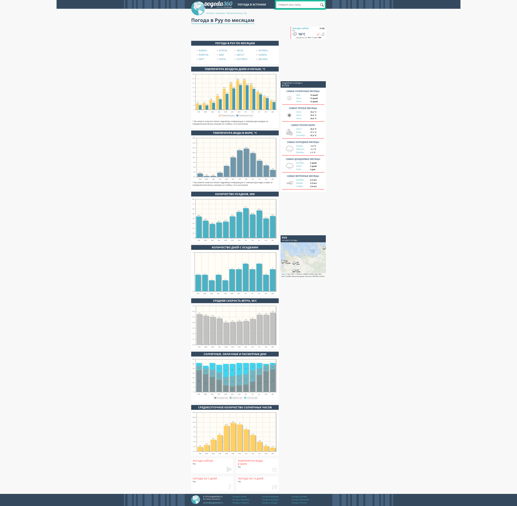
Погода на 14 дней (251, 478)
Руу (245, 13)
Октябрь (300, 162)
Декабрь (300, 152)
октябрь (263, 50)
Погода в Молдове (270, 496)
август (240, 54)
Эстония (210, 13)
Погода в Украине (240, 502)
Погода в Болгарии (300, 499)
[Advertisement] (240, 33)
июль (240, 50)
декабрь (263, 59)
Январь (299, 146)
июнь (222, 59)
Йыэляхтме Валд (234, 13)
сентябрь (242, 59)
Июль (298, 101)
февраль (204, 54)
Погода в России (299, 502)
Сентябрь (300, 135)
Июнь (299, 98)
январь (203, 50)
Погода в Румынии (240, 499)
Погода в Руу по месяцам (235, 43)
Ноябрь (299, 186)
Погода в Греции (269, 502)
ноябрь (262, 54)
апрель (223, 50)
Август (299, 115)
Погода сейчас (300, 28)
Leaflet (283, 274)
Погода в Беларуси (270, 499)
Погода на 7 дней (205, 478)
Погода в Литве (239, 496)
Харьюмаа (220, 13)
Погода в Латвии (299, 496)
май (221, 54)
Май (298, 95)
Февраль (300, 149)
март (202, 59)
